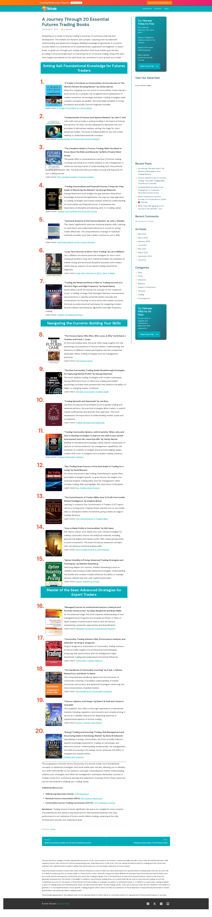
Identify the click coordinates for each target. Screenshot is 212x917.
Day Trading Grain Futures (88, 488)
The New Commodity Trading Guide (92, 391)
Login (166, 8)
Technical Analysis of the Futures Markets (76, 242)
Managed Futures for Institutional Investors (95, 628)
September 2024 (145, 256)
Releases (141, 283)
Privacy (60, 904)
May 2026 (142, 234)
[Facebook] (148, 904)
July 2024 (142, 260)
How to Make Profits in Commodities (92, 549)
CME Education (82, 794)
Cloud (140, 276)
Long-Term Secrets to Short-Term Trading (95, 273)
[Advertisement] (151, 124)
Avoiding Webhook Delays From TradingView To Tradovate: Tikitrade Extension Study (150, 190)
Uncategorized (144, 298)
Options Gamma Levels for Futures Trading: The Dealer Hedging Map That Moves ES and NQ (152, 181)
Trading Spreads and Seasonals (90, 422)
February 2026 (144, 241)
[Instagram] (161, 904)
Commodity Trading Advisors (89, 660)
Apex (140, 272)
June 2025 (142, 245)
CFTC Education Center (104, 803)
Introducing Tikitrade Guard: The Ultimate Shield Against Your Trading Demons (151, 171)
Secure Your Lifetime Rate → (159, 3)
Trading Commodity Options (70, 457)
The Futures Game (84, 361)
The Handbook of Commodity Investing (94, 691)
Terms (67, 904)
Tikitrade (141, 291)
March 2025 (143, 252)
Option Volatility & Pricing (87, 581)
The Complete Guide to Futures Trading (75, 177)
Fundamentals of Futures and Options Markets (78, 139)
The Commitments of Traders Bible (92, 519)
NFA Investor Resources (91, 798)
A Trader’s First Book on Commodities (74, 108)
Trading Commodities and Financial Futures (77, 211)
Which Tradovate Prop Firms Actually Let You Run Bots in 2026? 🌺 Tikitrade (152, 199)
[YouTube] (168, 904)
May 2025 (142, 249)
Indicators (147, 8)
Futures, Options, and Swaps (89, 722)
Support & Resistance (147, 287)
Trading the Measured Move (70, 315)
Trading (52, 829)
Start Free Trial (147, 66)
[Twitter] (154, 904)
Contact (157, 8)
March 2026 (143, 238)
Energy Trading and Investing (70, 757)
